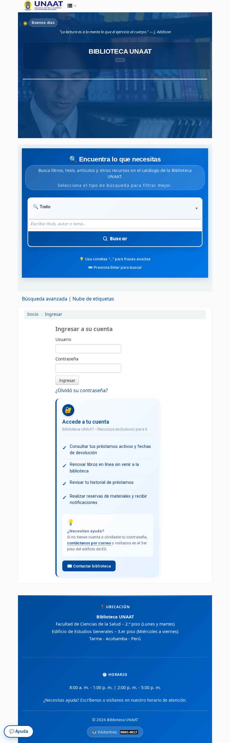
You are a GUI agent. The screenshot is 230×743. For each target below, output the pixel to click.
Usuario (63, 340)
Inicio (32, 314)
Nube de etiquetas (93, 299)
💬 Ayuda (18, 732)
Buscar (118, 238)
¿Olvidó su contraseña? (81, 390)
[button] (72, 6)
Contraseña (66, 359)
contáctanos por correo (89, 542)
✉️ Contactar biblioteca (89, 566)
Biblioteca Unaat (39, 6)
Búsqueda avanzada (44, 299)
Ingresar (53, 314)
